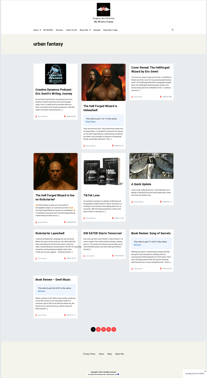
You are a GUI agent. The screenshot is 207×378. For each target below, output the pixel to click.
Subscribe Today (110, 30)
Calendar (96, 30)
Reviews (59, 30)
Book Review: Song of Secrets (151, 233)
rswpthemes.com (111, 374)
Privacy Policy (89, 354)
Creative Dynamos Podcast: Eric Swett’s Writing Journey (53, 91)
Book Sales (90, 122)
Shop (109, 354)
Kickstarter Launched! (49, 233)
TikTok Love (91, 195)
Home (35, 30)
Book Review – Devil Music (53, 279)
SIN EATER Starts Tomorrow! (102, 233)
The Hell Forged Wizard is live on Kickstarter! (54, 197)
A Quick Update (141, 184)
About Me (84, 30)
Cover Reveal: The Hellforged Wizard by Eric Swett (150, 69)
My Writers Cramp (103, 21)
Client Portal (71, 30)
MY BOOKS (48, 30)
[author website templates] (118, 374)
